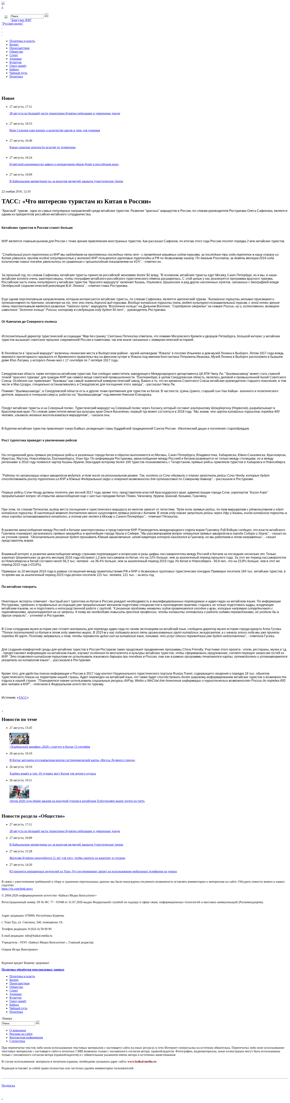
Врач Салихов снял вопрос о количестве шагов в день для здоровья (54, 130)
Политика (16, 76)
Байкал (14, 69)
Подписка (8, 1085)
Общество (16, 51)
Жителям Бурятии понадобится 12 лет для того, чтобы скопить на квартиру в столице (67, 858)
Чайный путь (18, 73)
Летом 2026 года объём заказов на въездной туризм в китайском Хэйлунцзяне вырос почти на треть (77, 801)
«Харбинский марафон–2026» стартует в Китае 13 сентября (49, 746)
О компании (17, 1030)
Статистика (17, 1041)
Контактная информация (26, 1037)
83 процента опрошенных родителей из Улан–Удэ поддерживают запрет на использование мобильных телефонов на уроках (93, 871)
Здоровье (15, 58)
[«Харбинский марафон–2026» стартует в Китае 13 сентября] (19, 743)
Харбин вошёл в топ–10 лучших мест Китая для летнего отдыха (52, 773)
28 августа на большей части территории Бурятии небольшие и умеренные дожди (64, 113)
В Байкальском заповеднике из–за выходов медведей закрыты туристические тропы (66, 181)
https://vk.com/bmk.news (17, 888)
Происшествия (19, 48)
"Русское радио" (12, 23)
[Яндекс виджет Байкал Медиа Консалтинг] (145, 34)
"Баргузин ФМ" (21, 20)
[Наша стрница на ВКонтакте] (145, 27)
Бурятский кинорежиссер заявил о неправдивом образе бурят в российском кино (64, 164)
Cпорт (13, 55)
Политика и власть (22, 41)
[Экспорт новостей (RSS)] (145, 31)
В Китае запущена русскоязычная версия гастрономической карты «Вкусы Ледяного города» (72, 760)
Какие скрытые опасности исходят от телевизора (42, 147)
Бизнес (14, 44)
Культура (15, 62)
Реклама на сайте (21, 1034)
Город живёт (17, 65)
